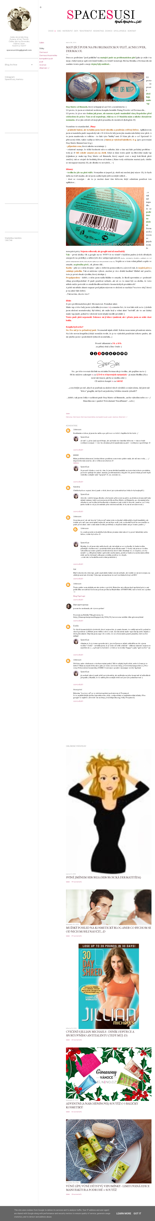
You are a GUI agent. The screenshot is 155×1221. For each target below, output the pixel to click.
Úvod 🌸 (52, 31)
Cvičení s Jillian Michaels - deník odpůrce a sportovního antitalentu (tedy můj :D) (100, 1033)
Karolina (76, 487)
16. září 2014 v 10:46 (97, 672)
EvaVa (75, 626)
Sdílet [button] (41, 43)
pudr (41, 62)
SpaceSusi (85, 437)
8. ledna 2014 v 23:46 (97, 543)
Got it (137, 1213)
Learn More (123, 1213)
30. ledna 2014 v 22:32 (98, 640)
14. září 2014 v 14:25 (89, 660)
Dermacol (43, 52)
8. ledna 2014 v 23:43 (97, 437)
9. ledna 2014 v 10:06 (84, 569)
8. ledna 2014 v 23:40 (97, 494)
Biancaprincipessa (80, 605)
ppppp (76, 455)
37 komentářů (77, 936)
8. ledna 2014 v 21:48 (88, 487)
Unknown (77, 429)
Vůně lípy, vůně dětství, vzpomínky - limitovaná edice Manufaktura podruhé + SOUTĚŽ (108, 1188)
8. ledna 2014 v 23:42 (97, 467)
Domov (108, 31)
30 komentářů (77, 1040)
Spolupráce (120, 31)
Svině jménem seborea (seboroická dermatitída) (103, 877)
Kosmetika (98, 31)
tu (109, 307)
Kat (74, 569)
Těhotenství (85, 31)
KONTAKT (132, 31)
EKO (59, 31)
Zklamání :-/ (44, 68)
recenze (42, 65)
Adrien (76, 463)
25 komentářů (76, 1194)
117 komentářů (77, 882)
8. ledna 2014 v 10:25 (89, 430)
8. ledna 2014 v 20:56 (87, 455)
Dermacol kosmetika (48, 55)
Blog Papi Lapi (79, 596)
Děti (76, 31)
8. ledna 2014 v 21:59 (89, 517)
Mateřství (67, 31)
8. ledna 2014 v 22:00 (97, 528)
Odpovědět (78, 450)
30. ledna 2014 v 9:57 (86, 626)
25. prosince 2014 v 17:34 (91, 690)
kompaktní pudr (46, 59)
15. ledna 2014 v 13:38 (96, 605)
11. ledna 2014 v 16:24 (89, 584)
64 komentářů (77, 1112)
